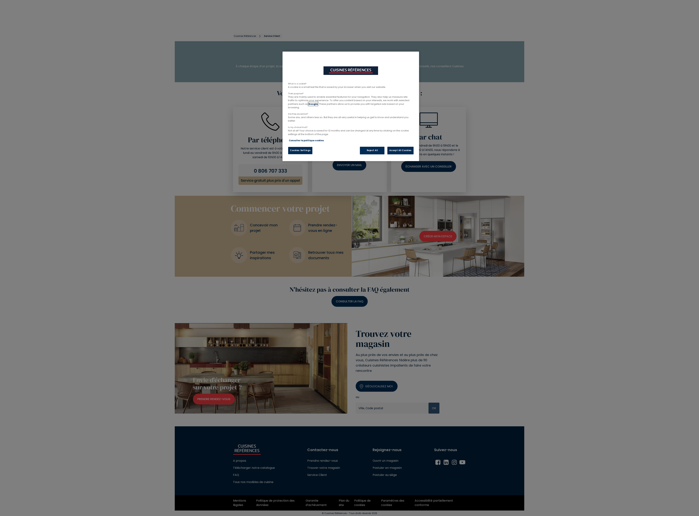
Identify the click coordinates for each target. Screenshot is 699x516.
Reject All (372, 150)
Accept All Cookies (400, 150)
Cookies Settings (300, 150)
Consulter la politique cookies (306, 140)
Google (313, 104)
